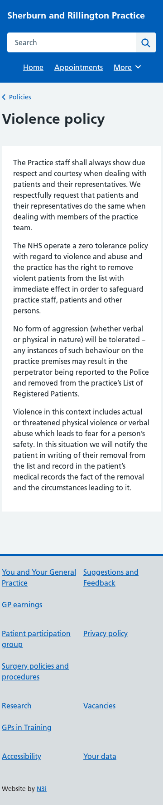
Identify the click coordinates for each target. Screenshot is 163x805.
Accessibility (21, 756)
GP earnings (22, 604)
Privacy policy (105, 633)
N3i (42, 789)
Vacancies (99, 705)
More (126, 67)
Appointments (78, 67)
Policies (20, 97)
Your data (99, 756)
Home (33, 67)
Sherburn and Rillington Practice (76, 15)
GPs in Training (27, 727)
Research (17, 705)
